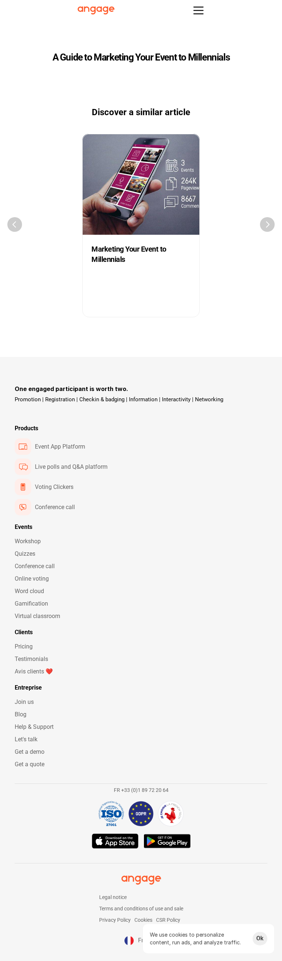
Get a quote (29, 764)
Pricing (24, 646)
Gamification (31, 603)
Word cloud (29, 591)
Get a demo (29, 751)
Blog (20, 714)
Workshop (28, 541)
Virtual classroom (37, 616)
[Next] (267, 224)
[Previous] (14, 224)
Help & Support (34, 726)
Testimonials (31, 658)
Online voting (32, 578)
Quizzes (25, 553)
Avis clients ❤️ (34, 671)
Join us (24, 701)
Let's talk (26, 739)
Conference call (35, 566)
